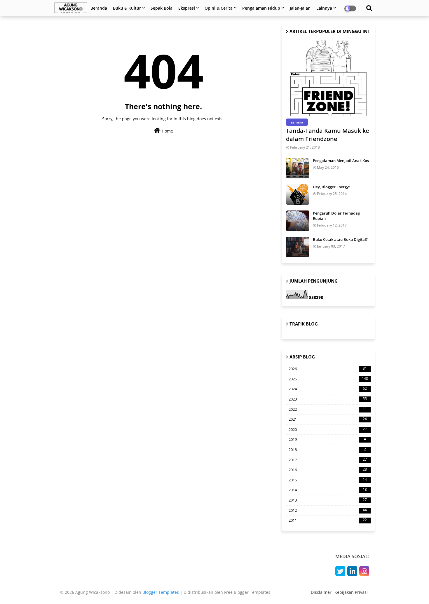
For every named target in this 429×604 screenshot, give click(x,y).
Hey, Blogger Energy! (331, 186)
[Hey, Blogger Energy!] (297, 194)
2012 (328, 510)
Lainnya (324, 8)
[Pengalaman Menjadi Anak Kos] (297, 168)
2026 (328, 368)
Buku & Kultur (127, 8)
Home (167, 131)
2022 (328, 409)
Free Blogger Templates (247, 592)
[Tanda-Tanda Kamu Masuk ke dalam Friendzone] (328, 78)
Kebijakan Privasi (351, 592)
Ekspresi (186, 8)
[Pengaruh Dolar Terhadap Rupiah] (297, 220)
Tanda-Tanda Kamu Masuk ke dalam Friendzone (327, 135)
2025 (328, 379)
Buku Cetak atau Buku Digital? (340, 239)
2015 (328, 480)
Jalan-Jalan (300, 8)
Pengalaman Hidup (261, 8)
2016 (328, 469)
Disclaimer (321, 592)
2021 (328, 419)
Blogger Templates (160, 592)
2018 (327, 449)
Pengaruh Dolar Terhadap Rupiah (336, 215)
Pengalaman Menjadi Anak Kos (341, 160)
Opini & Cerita (219, 8)
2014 (328, 489)
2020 (328, 429)
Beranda (98, 8)
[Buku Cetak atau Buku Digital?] (297, 247)
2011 (328, 520)
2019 (327, 439)
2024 (328, 388)
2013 (328, 500)
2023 (328, 399)
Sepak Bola (161, 8)
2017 (328, 459)
